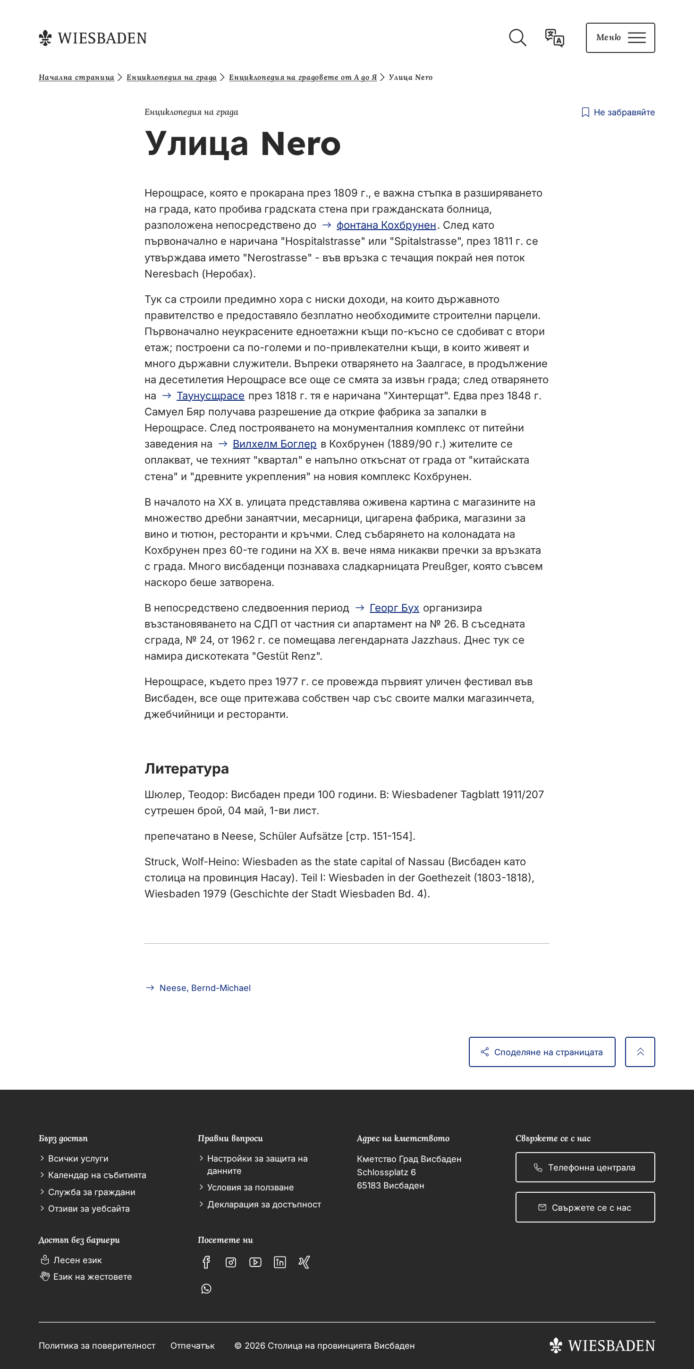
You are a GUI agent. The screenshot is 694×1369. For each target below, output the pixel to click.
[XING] (304, 1262)
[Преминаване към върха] (640, 1052)
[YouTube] (255, 1262)
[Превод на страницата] (555, 38)
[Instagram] (230, 1262)
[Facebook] (206, 1262)
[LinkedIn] (279, 1262)
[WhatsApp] (206, 1288)
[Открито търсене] (517, 38)
